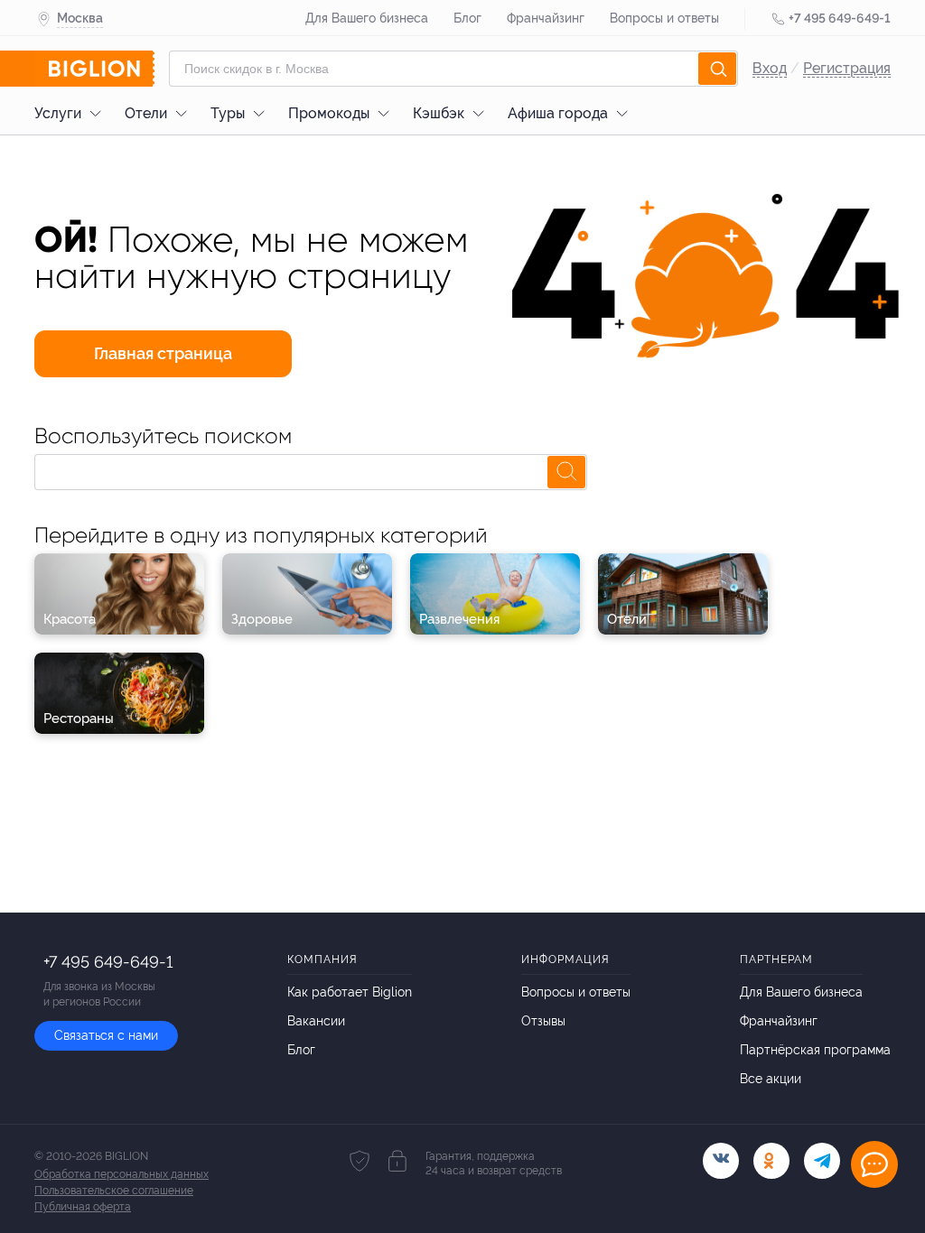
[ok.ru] (771, 1161)
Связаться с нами (106, 1035)
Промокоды (328, 113)
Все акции (770, 1078)
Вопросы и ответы (664, 18)
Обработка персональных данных (121, 1174)
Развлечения (459, 619)
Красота (69, 619)
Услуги (57, 113)
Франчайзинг (545, 18)
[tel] (822, 1161)
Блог (467, 18)
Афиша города (558, 113)
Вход (769, 68)
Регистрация (847, 68)
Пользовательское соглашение (113, 1190)
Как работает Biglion (349, 991)
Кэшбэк (438, 113)
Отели (146, 113)
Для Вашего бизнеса (366, 18)
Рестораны (78, 718)
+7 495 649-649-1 (840, 18)
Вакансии (316, 1021)
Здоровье (262, 619)
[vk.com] (721, 1161)
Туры (227, 113)
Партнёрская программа (815, 1050)
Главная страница (163, 353)
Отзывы (543, 1021)
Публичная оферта (82, 1207)
